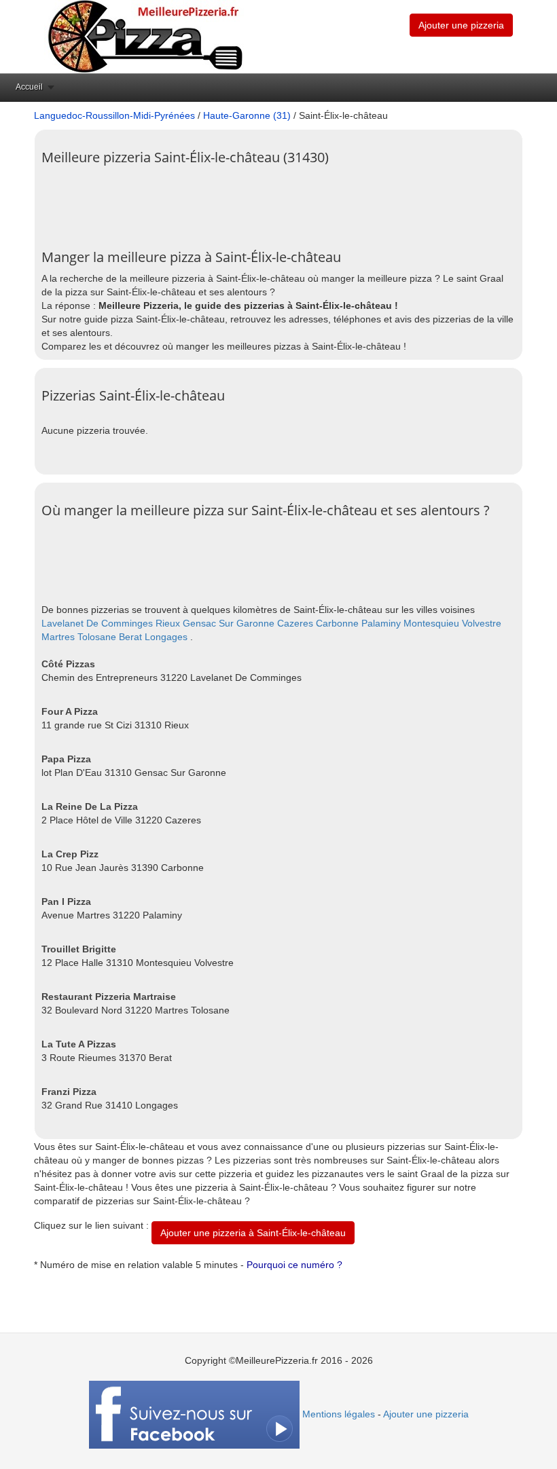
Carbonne (337, 623)
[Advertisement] (288, 202)
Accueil (29, 87)
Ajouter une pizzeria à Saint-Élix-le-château (253, 1232)
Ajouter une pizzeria (461, 25)
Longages (166, 636)
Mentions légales (338, 1414)
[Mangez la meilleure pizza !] (144, 36)
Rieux (168, 623)
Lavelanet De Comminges (97, 623)
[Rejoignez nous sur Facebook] (194, 1414)
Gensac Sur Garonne (228, 623)
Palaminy (381, 623)
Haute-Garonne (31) (247, 115)
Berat (130, 636)
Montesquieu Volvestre (452, 623)
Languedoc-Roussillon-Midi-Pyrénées (114, 115)
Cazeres (295, 623)
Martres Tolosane (78, 636)
